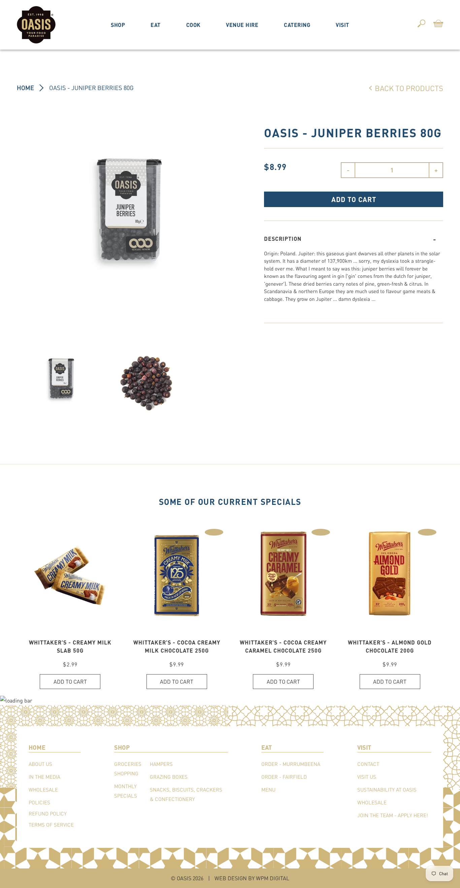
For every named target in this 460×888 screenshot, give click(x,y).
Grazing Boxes (169, 777)
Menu (268, 789)
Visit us (366, 777)
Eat (156, 25)
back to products (409, 88)
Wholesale (43, 789)
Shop (118, 25)
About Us (40, 764)
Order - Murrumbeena (290, 764)
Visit (342, 25)
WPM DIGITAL (272, 878)
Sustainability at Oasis (387, 789)
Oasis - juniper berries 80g (91, 87)
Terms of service (51, 825)
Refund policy (48, 813)
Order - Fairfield (284, 777)
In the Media (44, 777)
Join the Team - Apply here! (392, 815)
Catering (297, 25)
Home (25, 87)
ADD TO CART (353, 199)
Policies (39, 802)
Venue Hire (242, 25)
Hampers (161, 764)
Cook (193, 25)
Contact (368, 764)
